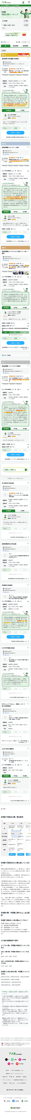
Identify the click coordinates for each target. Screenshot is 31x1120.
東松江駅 (15, 956)
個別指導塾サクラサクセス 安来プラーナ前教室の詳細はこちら (14, 348)
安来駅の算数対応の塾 (5, 984)
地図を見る (6, 65)
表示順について (6, 42)
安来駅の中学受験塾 (24, 976)
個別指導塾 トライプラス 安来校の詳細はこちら (16, 459)
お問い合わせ (12, 1083)
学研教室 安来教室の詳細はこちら (19, 641)
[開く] (28, 171)
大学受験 (3, 50)
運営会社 (5, 1083)
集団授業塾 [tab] (25, 46)
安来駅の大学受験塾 (15, 979)
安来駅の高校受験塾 (5, 979)
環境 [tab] (23, 110)
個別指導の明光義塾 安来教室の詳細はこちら (16, 137)
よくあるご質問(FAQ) (21, 1083)
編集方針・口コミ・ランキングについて (14, 1073)
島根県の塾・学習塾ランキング (21, 7)
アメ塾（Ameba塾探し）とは (17, 1070)
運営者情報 (18, 1076)
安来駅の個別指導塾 (16, 984)
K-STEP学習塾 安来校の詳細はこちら (18, 697)
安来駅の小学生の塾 (5, 976)
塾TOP (2, 7)
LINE (15, 1059)
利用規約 (24, 1076)
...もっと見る (25, 225)
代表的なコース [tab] (6, 128)
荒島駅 (2, 956)
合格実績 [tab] (15, 128)
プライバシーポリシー (7, 1080)
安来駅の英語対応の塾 (5, 982)
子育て (12, 1063)
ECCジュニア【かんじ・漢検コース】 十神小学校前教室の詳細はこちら (14, 741)
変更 (27, 21)
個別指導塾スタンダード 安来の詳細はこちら (16, 241)
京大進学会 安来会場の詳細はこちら (18, 537)
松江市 (6, 966)
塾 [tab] (5, 46)
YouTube (21, 1063)
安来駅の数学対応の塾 (16, 982)
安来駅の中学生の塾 (15, 976)
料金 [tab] (16, 211)
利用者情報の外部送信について (20, 1080)
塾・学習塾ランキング (9, 7)
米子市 (2, 966)
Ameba (8, 1101)
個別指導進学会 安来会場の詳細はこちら (17, 578)
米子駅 (6, 956)
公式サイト (12, 854)
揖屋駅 (10, 956)
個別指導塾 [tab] (15, 46)
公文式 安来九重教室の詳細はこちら (18, 800)
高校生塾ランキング (9, 1040)
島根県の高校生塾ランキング (19, 1040)
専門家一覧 (11, 1076)
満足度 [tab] (9, 110)
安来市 (5, 355)
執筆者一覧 (5, 1076)
